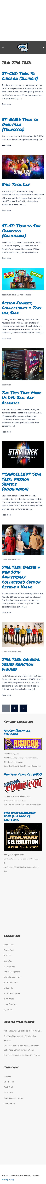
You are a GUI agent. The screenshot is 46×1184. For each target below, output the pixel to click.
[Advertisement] (22, 20)
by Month (8, 1009)
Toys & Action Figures (21, 295)
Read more (6, 104)
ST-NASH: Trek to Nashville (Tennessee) (20, 124)
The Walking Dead (12, 972)
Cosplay (7, 1076)
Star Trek (8, 955)
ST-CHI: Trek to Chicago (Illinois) (20, 75)
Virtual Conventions (12, 977)
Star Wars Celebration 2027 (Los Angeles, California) (19, 816)
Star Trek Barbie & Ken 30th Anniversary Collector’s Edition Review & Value (21, 577)
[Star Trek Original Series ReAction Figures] (23, 634)
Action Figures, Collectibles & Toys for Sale (21, 308)
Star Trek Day (16, 184)
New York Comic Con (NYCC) (23, 774)
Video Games (9, 1103)
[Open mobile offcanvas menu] (3, 48)
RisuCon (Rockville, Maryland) (17, 732)
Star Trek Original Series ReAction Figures (21, 664)
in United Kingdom (12, 993)
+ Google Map (35, 766)
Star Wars (8, 961)
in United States (11, 982)
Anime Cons (9, 945)
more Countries (10, 1004)
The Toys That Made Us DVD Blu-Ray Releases (21, 397)
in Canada (8, 988)
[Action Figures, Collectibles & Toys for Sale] (23, 279)
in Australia (9, 999)
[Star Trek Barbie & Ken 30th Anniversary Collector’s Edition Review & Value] (23, 539)
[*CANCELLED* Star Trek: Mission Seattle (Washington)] (23, 455)
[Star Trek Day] (23, 167)
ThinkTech (8, 1092)
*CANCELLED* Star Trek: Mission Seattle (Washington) (21, 481)
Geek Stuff (6, 295)
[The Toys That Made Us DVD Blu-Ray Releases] (23, 364)
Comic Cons (9, 950)
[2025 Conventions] (23, 47)
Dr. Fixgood (9, 1082)
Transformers (9, 966)
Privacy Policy (8, 1179)
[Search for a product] (43, 48)
